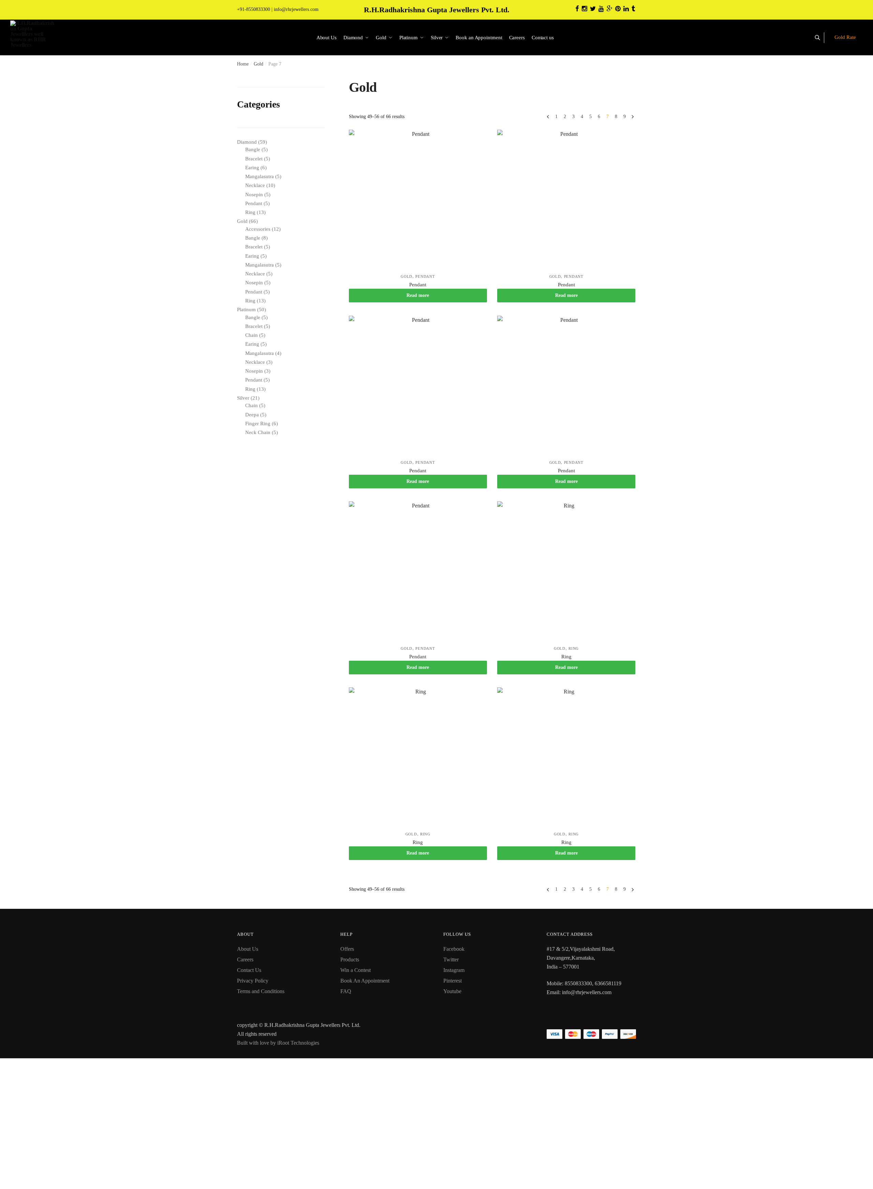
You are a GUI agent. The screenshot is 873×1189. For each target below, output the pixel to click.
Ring (573, 648)
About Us (247, 949)
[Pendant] (418, 199)
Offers (347, 949)
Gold (258, 64)
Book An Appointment (364, 981)
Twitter (451, 959)
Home (243, 64)
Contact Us (249, 970)
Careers (245, 959)
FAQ (345, 991)
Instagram (453, 970)
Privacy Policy (252, 981)
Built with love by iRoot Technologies (278, 1043)
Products (349, 959)
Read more (417, 295)
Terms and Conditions (260, 991)
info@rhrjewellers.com (296, 9)
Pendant (425, 276)
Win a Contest (355, 970)
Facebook (453, 949)
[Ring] (566, 570)
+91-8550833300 (253, 9)
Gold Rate (845, 37)
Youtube (452, 991)
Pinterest (452, 981)
